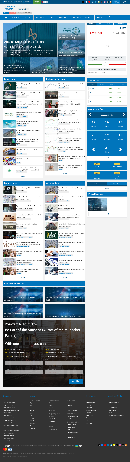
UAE (31, 408)
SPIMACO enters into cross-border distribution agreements (26, 160)
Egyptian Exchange (8, 405)
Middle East (52, 410)
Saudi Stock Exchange (9, 402)
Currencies (70, 435)
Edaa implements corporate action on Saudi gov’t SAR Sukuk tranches (29, 261)
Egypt (31, 403)
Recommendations (72, 410)
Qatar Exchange (7, 415)
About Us (21, 453)
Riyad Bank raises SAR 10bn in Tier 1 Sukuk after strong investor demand (28, 207)
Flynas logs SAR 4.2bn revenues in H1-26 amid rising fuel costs (28, 122)
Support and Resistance (115, 405)
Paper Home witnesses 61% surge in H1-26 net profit (70, 198)
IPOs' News (89, 423)
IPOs (87, 420)
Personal (100, 17)
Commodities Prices (9, 438)
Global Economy (21, 88)
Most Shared (117, 184)
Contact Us (18, 2)
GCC (50, 403)
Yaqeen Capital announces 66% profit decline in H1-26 (71, 243)
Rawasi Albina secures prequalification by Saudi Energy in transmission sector (70, 216)
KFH (90, 101)
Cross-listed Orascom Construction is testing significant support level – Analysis (70, 148)
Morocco (32, 423)
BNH (90, 92)
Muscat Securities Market (10, 417)
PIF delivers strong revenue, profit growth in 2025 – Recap (28, 113)
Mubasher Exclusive (55, 79)
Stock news (71, 403)
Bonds (19, 255)
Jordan (32, 420)
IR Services (50, 453)
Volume (122, 84)
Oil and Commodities (73, 432)
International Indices (9, 435)
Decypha (44, 453)
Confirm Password (50, 369)
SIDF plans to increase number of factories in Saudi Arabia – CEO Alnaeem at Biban (71, 157)
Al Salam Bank (92, 97)
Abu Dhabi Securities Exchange (11, 410)
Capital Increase (90, 417)
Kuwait (32, 418)
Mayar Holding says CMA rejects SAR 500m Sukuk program (28, 189)
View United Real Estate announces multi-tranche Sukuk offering (28, 198)
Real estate (62, 151)
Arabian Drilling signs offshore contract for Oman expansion (28, 85)
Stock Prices (89, 407)
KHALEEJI (91, 88)
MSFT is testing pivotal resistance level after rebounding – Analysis (71, 85)
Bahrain (91, 23)
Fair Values (88, 412)
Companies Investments (24, 201)
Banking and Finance (65, 115)
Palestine (32, 428)
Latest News (10, 79)
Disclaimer (15, 453)
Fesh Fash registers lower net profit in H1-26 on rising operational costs (71, 207)
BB (5, 13)
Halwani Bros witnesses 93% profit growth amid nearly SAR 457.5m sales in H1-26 (28, 169)
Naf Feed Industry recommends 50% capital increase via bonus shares (71, 234)
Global (109, 23)
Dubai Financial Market (9, 407)
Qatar (31, 413)
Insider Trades (89, 415)
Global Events (71, 427)
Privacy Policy (71, 453)
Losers (102, 84)
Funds (51, 17)
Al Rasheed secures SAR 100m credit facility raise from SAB (29, 216)
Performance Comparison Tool (116, 415)
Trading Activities (64, 124)
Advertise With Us (36, 453)
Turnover (112, 84)
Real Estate (70, 418)
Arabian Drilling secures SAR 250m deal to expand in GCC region (28, 94)
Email (46, 360)
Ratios (110, 412)
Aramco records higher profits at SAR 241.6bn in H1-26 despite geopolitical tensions (27, 142)
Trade (18, 163)
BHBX (123, 28)
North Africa (52, 408)
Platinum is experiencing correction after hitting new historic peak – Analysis (70, 139)
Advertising (27, 2)
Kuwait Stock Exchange (9, 420)
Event (60, 106)
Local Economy (71, 408)
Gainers (92, 84)
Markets (14, 17)
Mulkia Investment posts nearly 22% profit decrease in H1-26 (70, 261)
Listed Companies (90, 402)
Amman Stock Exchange (10, 423)
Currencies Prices (8, 440)
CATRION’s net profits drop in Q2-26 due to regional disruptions (28, 151)
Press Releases (95, 194)
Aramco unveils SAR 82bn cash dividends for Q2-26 (29, 131)
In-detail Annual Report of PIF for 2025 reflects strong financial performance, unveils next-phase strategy (29, 104)
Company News (21, 97)
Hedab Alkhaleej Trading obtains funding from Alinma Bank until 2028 (71, 225)
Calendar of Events (97, 109)
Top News (51, 416)
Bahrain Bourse (7, 412)
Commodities (120, 23)
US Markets (70, 429)
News (26, 17)
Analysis (70, 405)
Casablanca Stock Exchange (11, 425)
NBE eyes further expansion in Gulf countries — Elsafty (71, 94)
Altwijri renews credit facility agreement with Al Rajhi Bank (71, 252)
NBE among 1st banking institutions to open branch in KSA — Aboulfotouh (71, 112)
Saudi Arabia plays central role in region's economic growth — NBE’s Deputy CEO (70, 103)
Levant (50, 405)
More (22, 176)
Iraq (31, 431)
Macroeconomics (22, 116)
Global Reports (71, 437)
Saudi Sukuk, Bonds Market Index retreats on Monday (29, 234)
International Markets (14, 283)
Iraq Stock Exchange (9, 433)
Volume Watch (112, 410)
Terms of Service (7, 453)
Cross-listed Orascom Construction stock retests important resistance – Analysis (70, 121)
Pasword (7, 369)
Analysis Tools (63, 17)
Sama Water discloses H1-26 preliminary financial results (70, 189)
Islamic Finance (76, 17)
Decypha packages (62, 453)
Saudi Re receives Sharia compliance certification (26, 225)
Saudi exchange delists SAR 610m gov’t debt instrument (29, 252)
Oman (31, 415)
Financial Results (22, 107)
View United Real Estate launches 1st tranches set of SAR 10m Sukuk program (28, 243)
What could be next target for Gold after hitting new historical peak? (69, 130)
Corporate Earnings (91, 410)
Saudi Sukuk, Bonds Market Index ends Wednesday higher (27, 270)
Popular (51, 426)
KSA (31, 405)
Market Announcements (55, 424)
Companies (39, 17)
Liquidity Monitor (113, 407)
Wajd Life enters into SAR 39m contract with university (71, 270)
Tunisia (32, 425)
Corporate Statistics (114, 402)
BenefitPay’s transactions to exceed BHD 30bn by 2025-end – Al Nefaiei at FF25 (70, 166)
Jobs (55, 453)
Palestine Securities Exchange (11, 430)
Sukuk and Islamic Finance (24, 210)
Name (6, 360)
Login (115, 1)
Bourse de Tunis (8, 428)
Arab (100, 23)
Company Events (90, 405)
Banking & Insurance (73, 416)
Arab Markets (52, 183)
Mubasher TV (88, 17)
